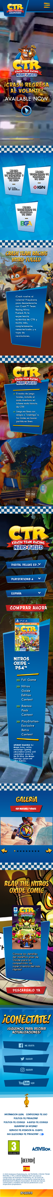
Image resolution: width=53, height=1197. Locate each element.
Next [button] (48, 851)
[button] (26, 1167)
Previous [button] (4, 851)
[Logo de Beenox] (27, 1160)
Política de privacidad (26, 1118)
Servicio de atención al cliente (26, 1130)
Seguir (29, 1059)
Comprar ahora (28, 608)
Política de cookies (14, 1122)
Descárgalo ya (26, 990)
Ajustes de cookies (37, 1122)
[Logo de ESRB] (15, 1148)
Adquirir (26, 1193)
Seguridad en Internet (26, 1126)
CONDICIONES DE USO (36, 1114)
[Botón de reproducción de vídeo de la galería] (26, 831)
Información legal (14, 1114)
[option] (26, 831)
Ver (32, 1083)
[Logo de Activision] (40, 1149)
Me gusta (29, 1045)
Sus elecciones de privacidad (22, 1134)
